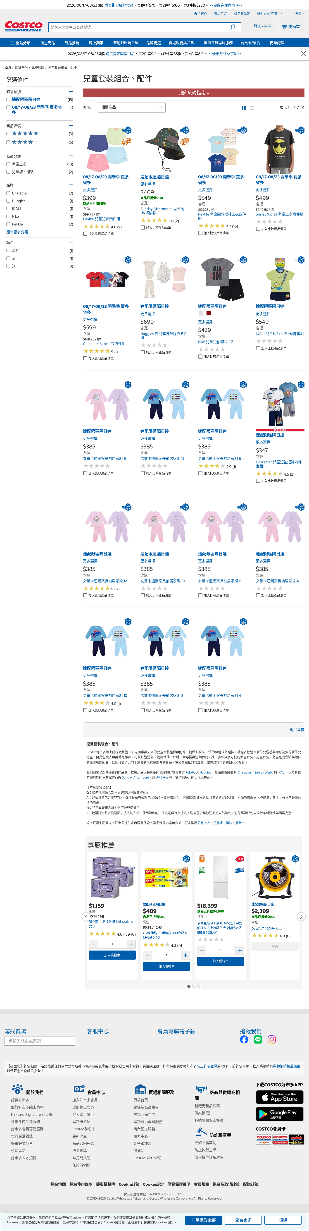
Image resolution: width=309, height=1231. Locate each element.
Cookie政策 (129, 1184)
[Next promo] (301, 916)
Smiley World (263, 772)
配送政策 (251, 1184)
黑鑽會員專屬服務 (218, 43)
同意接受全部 (203, 1220)
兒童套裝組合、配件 (62, 67)
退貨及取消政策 (226, 1184)
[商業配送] (285, 43)
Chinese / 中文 (267, 14)
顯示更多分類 (17, 232)
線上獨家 (96, 43)
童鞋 (238, 823)
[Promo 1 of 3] (188, 987)
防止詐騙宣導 (207, 1066)
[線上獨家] (104, 43)
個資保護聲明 (178, 1184)
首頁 (8, 67)
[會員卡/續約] (261, 43)
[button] (236, 27)
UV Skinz (162, 777)
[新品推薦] (80, 43)
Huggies (205, 772)
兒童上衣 (203, 823)
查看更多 (243, 1220)
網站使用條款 (81, 1184)
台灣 (298, 14)
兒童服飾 (38, 67)
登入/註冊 (262, 26)
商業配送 (277, 43)
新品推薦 (72, 43)
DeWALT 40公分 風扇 (267, 929)
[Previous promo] (86, 916)
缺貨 (275, 946)
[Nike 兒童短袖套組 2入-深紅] (209, 313)
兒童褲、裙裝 (222, 823)
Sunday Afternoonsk (136, 777)
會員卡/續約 (250, 43)
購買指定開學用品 (120, 53)
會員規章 (201, 1184)
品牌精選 (153, 43)
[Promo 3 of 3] (198, 987)
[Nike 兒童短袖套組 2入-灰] (201, 313)
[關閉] (303, 54)
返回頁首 (297, 729)
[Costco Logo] (24, 26)
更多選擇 (90, 189)
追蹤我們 (251, 1031)
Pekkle (190, 772)
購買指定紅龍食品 (119, 5)
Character (244, 772)
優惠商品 (47, 43)
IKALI (281, 772)
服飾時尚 (21, 67)
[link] (107, 172)
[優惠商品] (56, 43)
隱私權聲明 (105, 1184)
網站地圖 (58, 1184)
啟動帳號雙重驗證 (286, 1066)
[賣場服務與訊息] (195, 43)
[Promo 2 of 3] (193, 987)
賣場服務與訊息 (181, 43)
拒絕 (283, 1220)
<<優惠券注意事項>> (225, 5)
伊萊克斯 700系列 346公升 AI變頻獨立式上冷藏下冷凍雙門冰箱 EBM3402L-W (219, 927)
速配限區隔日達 (125, 43)
